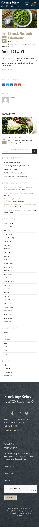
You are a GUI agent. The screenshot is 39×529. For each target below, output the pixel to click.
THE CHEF (10, 448)
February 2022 (8, 307)
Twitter (7, 84)
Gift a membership (14, 423)
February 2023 (8, 263)
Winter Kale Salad (14, 137)
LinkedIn (11, 84)
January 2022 (8, 311)
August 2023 (7, 241)
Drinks (5, 336)
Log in (5, 365)
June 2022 (7, 292)
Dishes (20, 42)
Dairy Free (13, 44)
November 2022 (8, 274)
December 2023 (8, 227)
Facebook (3, 84)
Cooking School (19, 201)
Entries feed (7, 368)
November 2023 (8, 230)
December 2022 (8, 270)
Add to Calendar (7, 69)
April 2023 (7, 256)
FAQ (7, 439)
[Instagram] (19, 411)
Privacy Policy (12, 513)
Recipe (6, 350)
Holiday (6, 343)
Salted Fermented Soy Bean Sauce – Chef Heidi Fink (19, 210)
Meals (5, 347)
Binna (13, 42)
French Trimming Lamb (11, 169)
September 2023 (9, 238)
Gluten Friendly (20, 44)
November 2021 (8, 318)
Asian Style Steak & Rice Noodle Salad (15, 176)
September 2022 (9, 281)
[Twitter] (27, 411)
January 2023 (8, 267)
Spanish (6, 354)
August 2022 (8, 285)
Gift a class (10, 426)
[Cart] (33, 4)
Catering (23, 189)
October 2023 (8, 234)
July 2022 (7, 289)
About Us (6, 195)
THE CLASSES (12, 430)
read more (11, 145)
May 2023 (7, 252)
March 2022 (7, 303)
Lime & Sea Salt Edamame (12, 162)
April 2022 (7, 300)
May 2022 (7, 296)
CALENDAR (11, 443)
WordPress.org (8, 376)
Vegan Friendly (30, 44)
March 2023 (7, 260)
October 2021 (7, 322)
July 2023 (7, 245)
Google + (15, 84)
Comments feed (8, 372)
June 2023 (7, 249)
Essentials (7, 339)
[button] (27, 4)
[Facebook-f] (12, 411)
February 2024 (8, 223)
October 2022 (8, 278)
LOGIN (8, 435)
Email (19, 84)
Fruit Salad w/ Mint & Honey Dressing (15, 173)
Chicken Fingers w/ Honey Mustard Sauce (16, 166)
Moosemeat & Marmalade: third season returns (18, 193)
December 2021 (8, 314)
